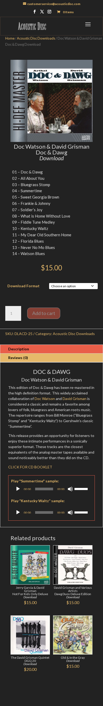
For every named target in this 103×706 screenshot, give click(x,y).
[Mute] (70, 489)
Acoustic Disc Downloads (36, 38)
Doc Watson (45, 398)
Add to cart (43, 313)
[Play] (18, 489)
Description (18, 349)
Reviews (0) (18, 357)
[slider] (81, 488)
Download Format (23, 286)
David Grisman (74, 398)
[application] (51, 489)
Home (10, 38)
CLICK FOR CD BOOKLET (30, 467)
